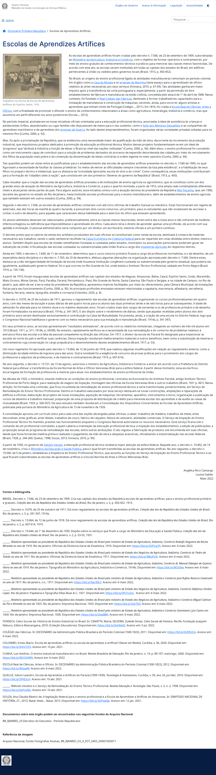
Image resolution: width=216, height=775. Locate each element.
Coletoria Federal (123, 239)
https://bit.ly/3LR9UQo (181, 632)
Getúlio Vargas (53, 445)
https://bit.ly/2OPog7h (146, 546)
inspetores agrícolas (154, 247)
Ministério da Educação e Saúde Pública (56, 449)
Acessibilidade (194, 5)
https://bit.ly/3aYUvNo (17, 690)
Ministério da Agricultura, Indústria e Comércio (103, 59)
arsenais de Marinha (133, 82)
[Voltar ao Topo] (210, 768)
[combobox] (193, 19)
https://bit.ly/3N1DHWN (18, 657)
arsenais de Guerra (72, 129)
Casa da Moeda (103, 82)
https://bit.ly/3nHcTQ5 (17, 647)
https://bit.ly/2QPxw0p (95, 701)
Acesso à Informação (154, 5)
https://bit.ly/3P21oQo (119, 593)
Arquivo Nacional (20, 5)
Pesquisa (165, 19)
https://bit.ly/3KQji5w (170, 567)
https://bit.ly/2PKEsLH (16, 679)
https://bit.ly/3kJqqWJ (16, 668)
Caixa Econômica (96, 239)
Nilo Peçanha (185, 190)
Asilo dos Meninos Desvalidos (162, 125)
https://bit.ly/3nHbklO (111, 625)
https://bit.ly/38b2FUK (144, 556)
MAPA (10, 21)
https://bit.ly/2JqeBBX (94, 614)
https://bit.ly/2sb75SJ (127, 604)
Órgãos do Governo (126, 5)
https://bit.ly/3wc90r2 (87, 582)
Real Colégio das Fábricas (116, 99)
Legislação (176, 5)
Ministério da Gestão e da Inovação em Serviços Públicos (38, 8)
